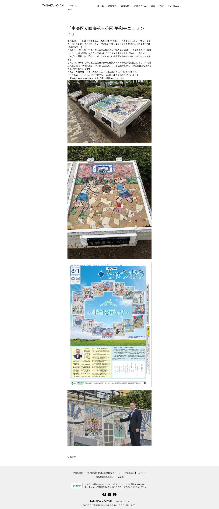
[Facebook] (104, 494)
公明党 (121, 477)
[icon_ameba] (115, 494)
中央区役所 (78, 473)
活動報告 (71, 457)
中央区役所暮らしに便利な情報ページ (103, 473)
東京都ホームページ (104, 477)
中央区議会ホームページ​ (135, 473)
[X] (109, 494)
